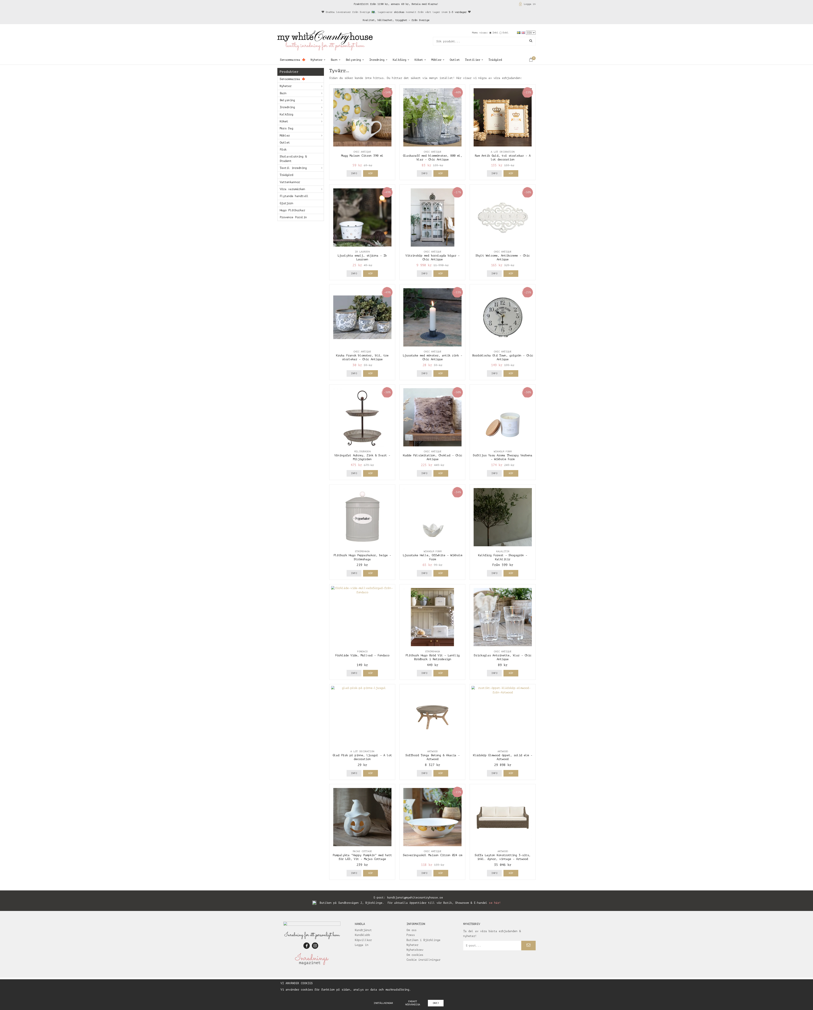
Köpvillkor (363, 940)
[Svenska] (519, 32)
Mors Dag (286, 128)
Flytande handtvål (294, 196)
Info (354, 173)
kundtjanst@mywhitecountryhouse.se (415, 897)
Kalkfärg (399, 59)
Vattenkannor (290, 182)
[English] (523, 32)
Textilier (472, 59)
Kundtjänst (363, 930)
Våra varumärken (292, 189)
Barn (334, 59)
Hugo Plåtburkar (292, 210)
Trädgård (495, 59)
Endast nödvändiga (412, 1003)
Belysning (353, 59)
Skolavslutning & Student (293, 158)
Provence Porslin (293, 217)
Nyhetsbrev (414, 949)
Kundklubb (362, 935)
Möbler (436, 59)
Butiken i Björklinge (423, 940)
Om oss (411, 930)
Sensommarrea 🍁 (293, 59)
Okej (436, 1003)
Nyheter (316, 59)
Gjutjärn (286, 203)
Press (410, 935)
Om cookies (414, 954)
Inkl (495, 32)
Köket (419, 59)
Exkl (506, 32)
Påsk (283, 149)
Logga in (530, 4)
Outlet (455, 59)
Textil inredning (293, 168)
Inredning (376, 59)
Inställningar (383, 1003)
